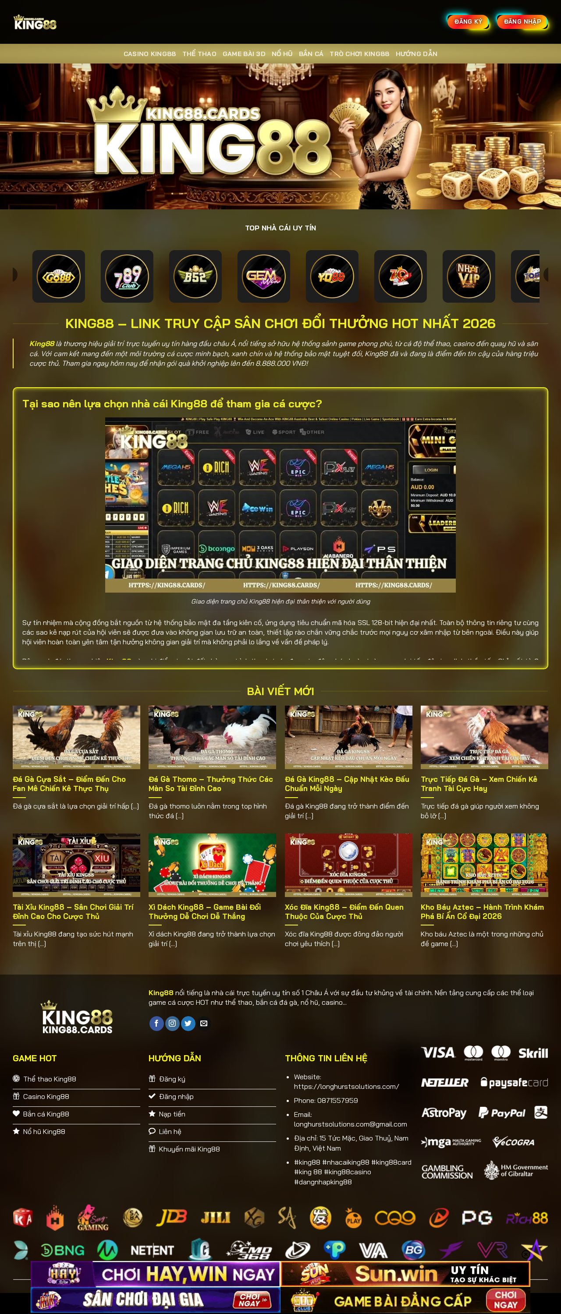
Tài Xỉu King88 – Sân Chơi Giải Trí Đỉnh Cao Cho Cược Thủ (73, 911)
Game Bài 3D (244, 54)
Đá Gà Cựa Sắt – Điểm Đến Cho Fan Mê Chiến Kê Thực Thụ (69, 783)
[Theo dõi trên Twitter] (188, 1023)
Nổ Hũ (282, 54)
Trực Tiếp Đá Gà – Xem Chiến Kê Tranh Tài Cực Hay (479, 783)
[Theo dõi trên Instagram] (172, 1023)
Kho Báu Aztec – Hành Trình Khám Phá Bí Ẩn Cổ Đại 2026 (482, 911)
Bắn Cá (311, 54)
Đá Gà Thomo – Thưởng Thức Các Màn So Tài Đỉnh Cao (211, 783)
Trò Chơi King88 (359, 54)
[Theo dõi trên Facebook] (156, 1023)
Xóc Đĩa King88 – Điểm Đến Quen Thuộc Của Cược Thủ (344, 911)
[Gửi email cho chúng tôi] (204, 1023)
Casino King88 (150, 54)
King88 (41, 343)
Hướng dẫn (417, 54)
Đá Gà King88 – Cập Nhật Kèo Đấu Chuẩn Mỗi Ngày (347, 783)
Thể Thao (199, 54)
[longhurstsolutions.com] (57, 22)
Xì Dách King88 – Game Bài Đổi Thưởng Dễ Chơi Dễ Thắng (205, 911)
